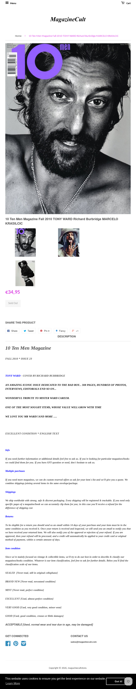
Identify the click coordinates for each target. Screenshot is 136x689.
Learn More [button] (13, 683)
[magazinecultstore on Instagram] (23, 645)
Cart (128, 3)
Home (18, 36)
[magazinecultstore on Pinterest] (15, 645)
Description (67, 336)
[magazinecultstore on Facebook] (8, 645)
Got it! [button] (118, 681)
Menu (13, 3)
